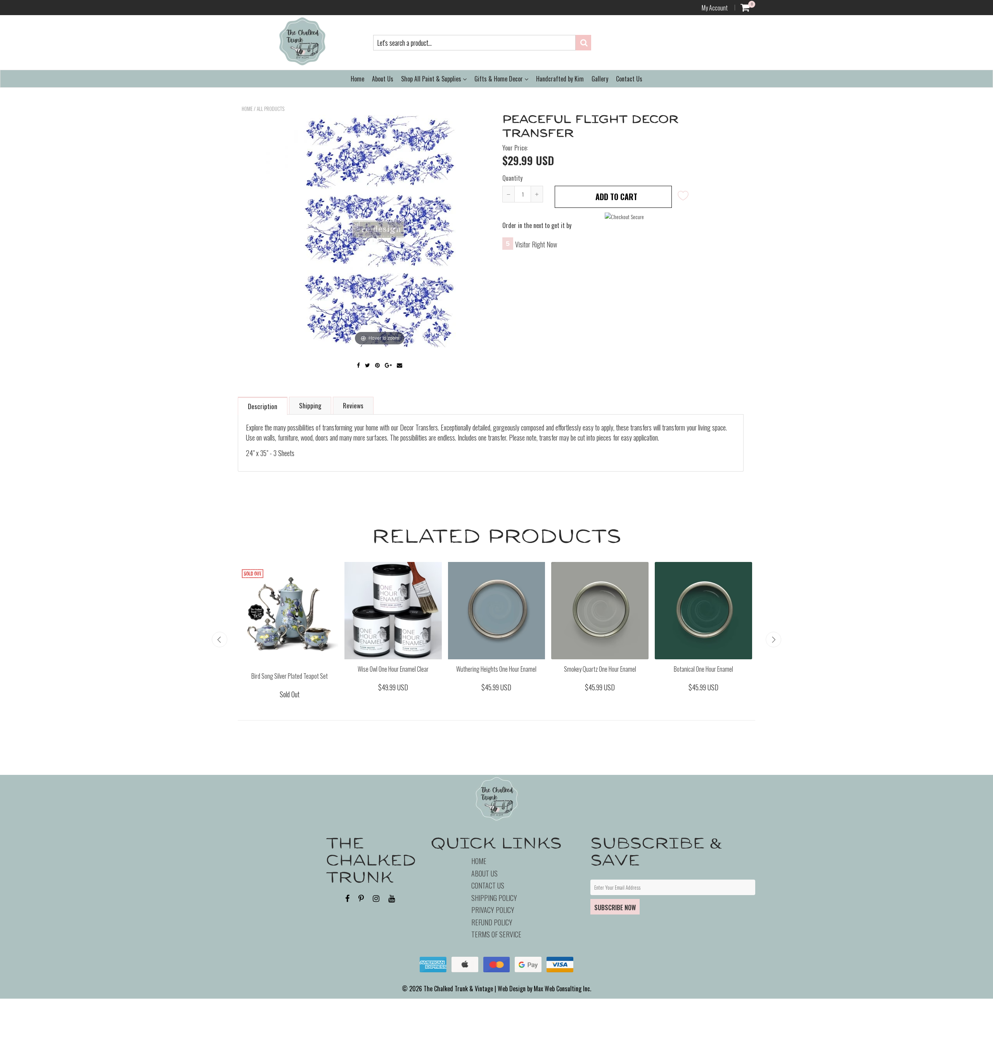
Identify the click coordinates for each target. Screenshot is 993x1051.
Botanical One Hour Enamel (703, 669)
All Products (270, 108)
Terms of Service (496, 934)
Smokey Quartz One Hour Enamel (600, 669)
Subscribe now (615, 907)
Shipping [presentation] (310, 405)
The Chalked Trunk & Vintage (458, 988)
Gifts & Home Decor (499, 78)
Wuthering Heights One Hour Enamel (496, 669)
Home (357, 78)
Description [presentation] (262, 406)
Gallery (600, 78)
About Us (382, 78)
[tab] (263, 405)
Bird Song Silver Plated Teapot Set (289, 676)
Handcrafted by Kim (560, 78)
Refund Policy (491, 922)
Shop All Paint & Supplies (432, 78)
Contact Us (629, 78)
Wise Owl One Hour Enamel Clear (393, 669)
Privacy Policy (492, 910)
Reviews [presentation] (353, 405)
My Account (715, 7)
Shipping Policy (494, 898)
